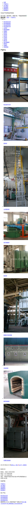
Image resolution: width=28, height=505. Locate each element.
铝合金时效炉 (7, 25)
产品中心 (6, 4)
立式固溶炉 (7, 209)
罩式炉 (5, 39)
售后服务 (6, 7)
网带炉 (5, 43)
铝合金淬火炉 (7, 21)
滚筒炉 (5, 32)
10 (20, 465)
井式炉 (5, 34)
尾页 (25, 465)
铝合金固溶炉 (7, 23)
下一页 (22, 465)
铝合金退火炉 (7, 26)
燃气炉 (5, 40)
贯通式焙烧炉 (7, 460)
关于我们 (6, 5)
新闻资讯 (6, 8)
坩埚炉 (5, 31)
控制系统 (6, 47)
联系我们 (6, 10)
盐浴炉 (5, 37)
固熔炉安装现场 (8, 335)
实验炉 (5, 45)
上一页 (15, 465)
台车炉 (5, 28)
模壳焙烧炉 (7, 29)
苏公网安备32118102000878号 (14, 503)
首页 (5, 2)
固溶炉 (5, 143)
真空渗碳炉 (7, 42)
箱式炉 (5, 36)
